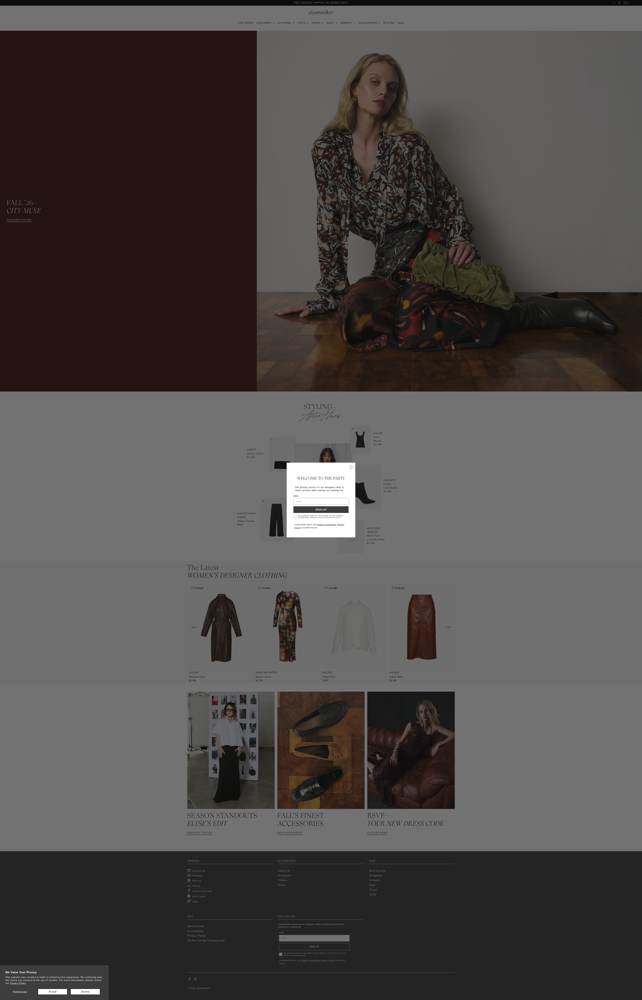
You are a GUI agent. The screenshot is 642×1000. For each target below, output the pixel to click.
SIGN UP (321, 509)
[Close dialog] (351, 467)
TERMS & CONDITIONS (326, 525)
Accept (53, 991)
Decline (85, 991)
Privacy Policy (18, 983)
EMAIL (296, 496)
